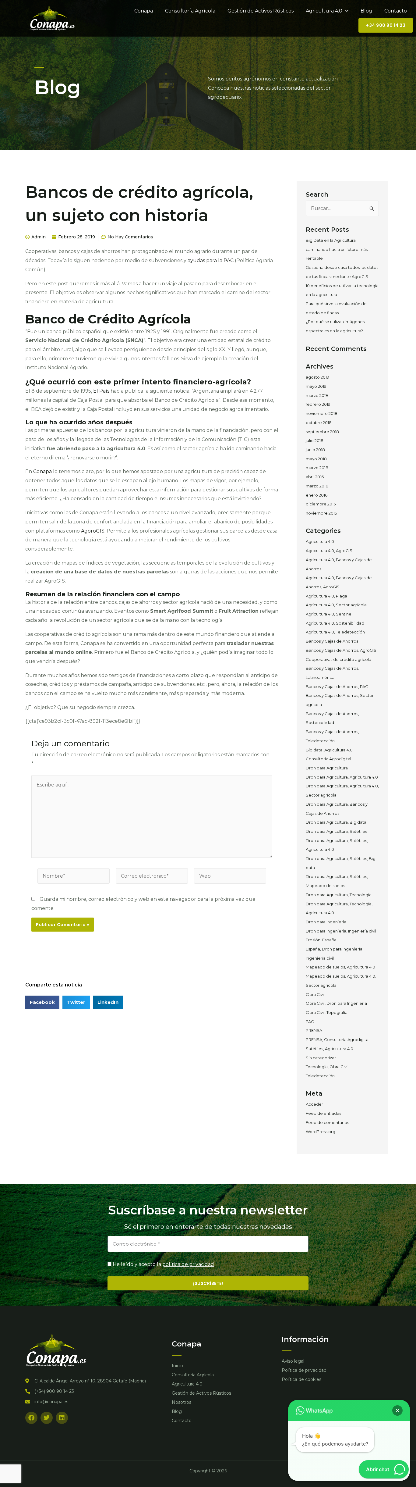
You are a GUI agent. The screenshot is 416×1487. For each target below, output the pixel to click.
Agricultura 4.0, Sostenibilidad (335, 623)
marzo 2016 (317, 485)
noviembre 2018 (321, 413)
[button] (397, 1410)
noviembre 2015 (321, 513)
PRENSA (314, 1030)
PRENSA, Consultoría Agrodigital (337, 1039)
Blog (366, 11)
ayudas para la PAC (211, 260)
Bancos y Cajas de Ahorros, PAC (337, 686)
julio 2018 (314, 440)
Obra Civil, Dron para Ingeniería (336, 1003)
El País (101, 391)
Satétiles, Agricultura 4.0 (329, 1048)
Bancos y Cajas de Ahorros (332, 641)
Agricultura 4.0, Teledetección (335, 631)
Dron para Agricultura (327, 767)
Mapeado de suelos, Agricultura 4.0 (340, 967)
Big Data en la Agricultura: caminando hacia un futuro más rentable (337, 249)
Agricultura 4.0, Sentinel (329, 614)
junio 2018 (315, 449)
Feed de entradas (323, 1113)
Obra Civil (315, 994)
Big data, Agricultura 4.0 (329, 749)
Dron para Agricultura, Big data (336, 822)
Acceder (314, 1104)
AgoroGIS (92, 531)
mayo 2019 (316, 386)
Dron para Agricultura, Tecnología (339, 894)
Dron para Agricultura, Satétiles (336, 831)
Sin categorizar (321, 1057)
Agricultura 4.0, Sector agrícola (336, 604)
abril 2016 (315, 476)
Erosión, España (321, 939)
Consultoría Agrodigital (328, 758)
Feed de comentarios (327, 1122)
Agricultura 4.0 (324, 11)
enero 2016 (316, 495)
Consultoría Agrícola (190, 11)
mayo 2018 (316, 458)
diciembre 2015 (321, 503)
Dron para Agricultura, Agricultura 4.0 (342, 777)
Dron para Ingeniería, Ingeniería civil (341, 931)
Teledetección (320, 1075)
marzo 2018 (317, 467)
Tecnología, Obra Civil (327, 1066)
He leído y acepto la (163, 1264)
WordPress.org (320, 1131)
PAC (310, 1021)
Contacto (395, 11)
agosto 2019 (317, 377)
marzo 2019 (317, 395)
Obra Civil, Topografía (326, 1012)
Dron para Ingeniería (326, 921)
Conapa (143, 11)
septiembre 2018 (322, 431)
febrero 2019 (318, 404)
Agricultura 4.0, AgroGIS (329, 550)
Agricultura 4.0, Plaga (326, 596)
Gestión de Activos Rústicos (260, 11)
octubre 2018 (319, 422)
